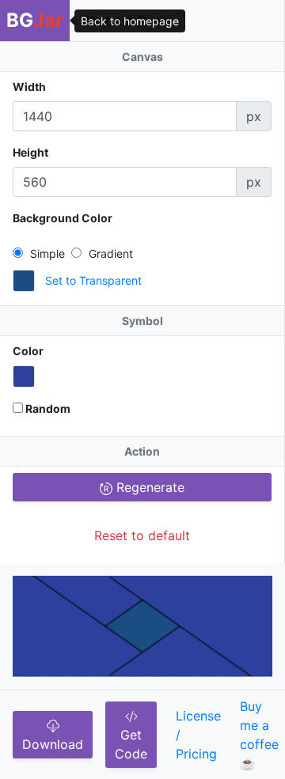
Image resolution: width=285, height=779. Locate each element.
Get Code (131, 744)
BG (34, 20)
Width (29, 86)
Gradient (109, 253)
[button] (24, 281)
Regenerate (148, 487)
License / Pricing (198, 735)
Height (30, 152)
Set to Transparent (93, 280)
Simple (46, 253)
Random (46, 408)
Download (52, 744)
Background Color (62, 218)
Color (28, 350)
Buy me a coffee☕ (259, 734)
